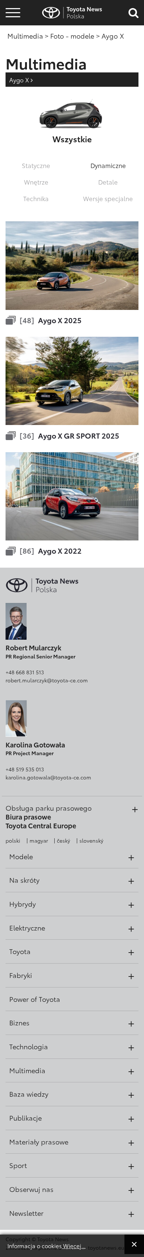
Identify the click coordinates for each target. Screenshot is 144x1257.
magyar (39, 840)
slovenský (91, 840)
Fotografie (11, 26)
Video (11, 38)
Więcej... (74, 1246)
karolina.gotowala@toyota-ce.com (48, 777)
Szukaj (13, 58)
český (63, 840)
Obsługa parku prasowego (49, 808)
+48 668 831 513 (25, 672)
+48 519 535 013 (25, 769)
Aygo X (20, 79)
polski (13, 840)
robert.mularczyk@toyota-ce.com (47, 680)
